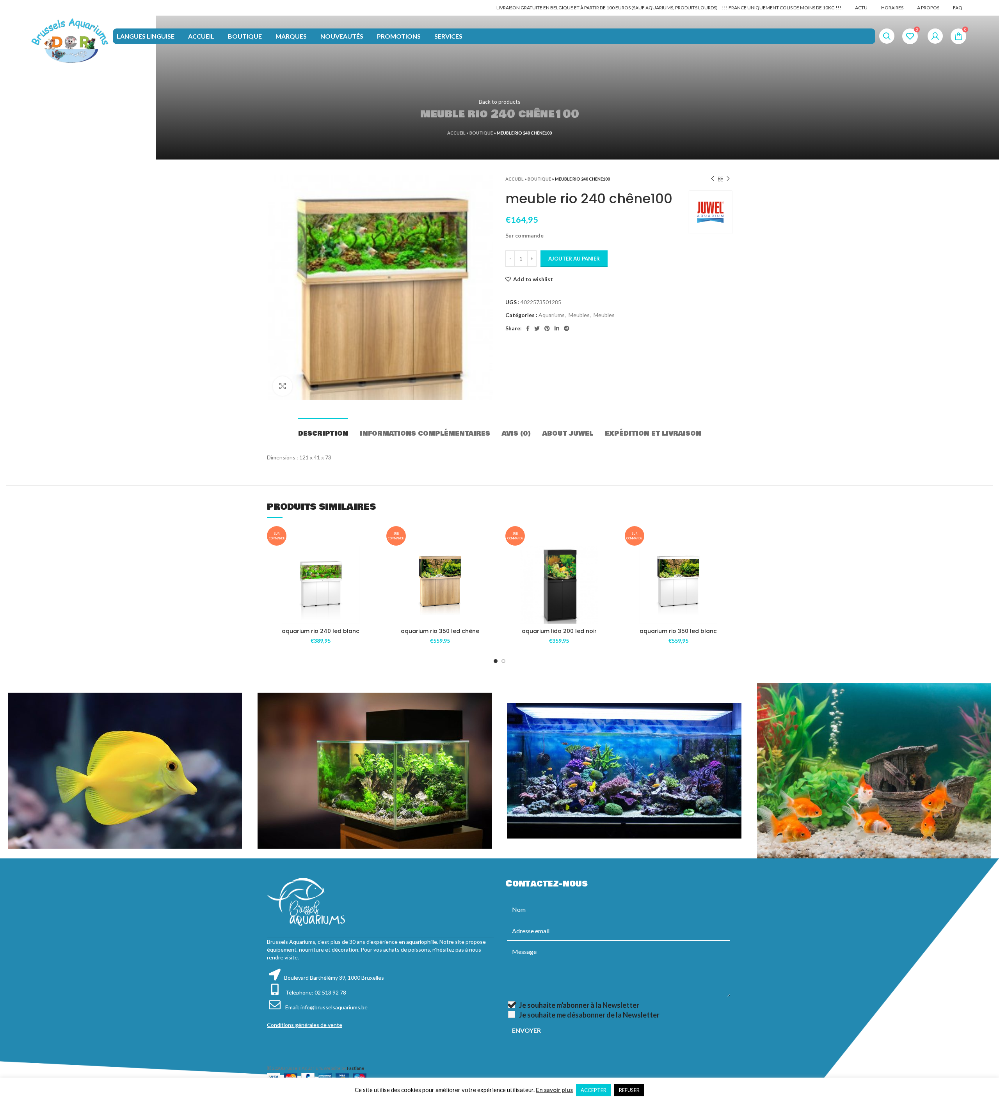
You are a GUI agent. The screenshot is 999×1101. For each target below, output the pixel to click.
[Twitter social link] (537, 328)
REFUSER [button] (629, 1090)
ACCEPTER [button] (593, 1090)
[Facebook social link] (528, 328)
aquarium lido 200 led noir (559, 631)
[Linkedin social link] (557, 328)
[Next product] (728, 179)
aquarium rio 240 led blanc (320, 631)
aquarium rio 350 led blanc (678, 631)
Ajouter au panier (574, 258)
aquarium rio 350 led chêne (440, 631)
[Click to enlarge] (282, 386)
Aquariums (552, 315)
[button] (369, 576)
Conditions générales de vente (304, 1024)
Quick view (369, 593)
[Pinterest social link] (547, 328)
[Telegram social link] (567, 328)
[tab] (323, 429)
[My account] (935, 36)
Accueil (456, 132)
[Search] (886, 36)
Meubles (579, 315)
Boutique (481, 132)
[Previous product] (712, 179)
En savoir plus (554, 1089)
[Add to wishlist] (369, 558)
